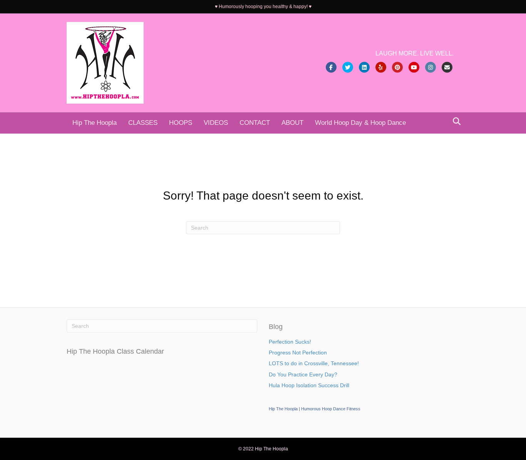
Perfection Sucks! (290, 342)
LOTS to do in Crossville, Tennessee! (314, 363)
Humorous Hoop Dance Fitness (330, 408)
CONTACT (255, 122)
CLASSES (142, 122)
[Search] (454, 121)
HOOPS (180, 122)
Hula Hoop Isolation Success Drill (309, 385)
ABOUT (292, 122)
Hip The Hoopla (94, 122)
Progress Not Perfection (298, 352)
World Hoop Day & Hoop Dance (360, 122)
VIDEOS (216, 122)
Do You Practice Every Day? (303, 374)
